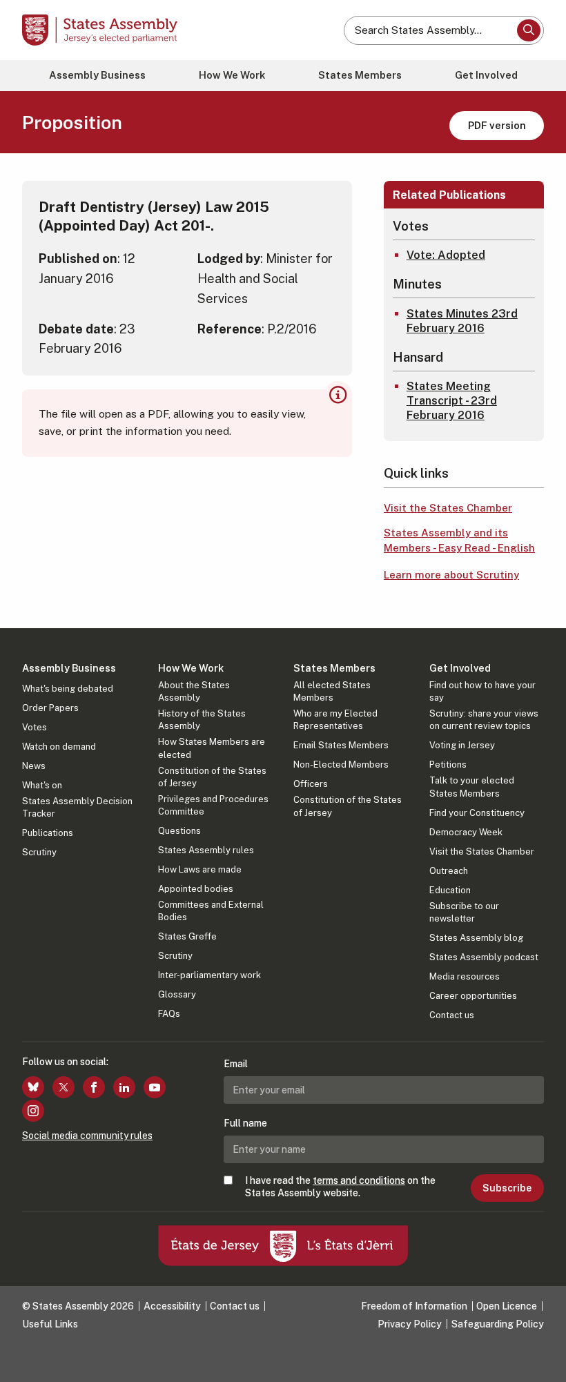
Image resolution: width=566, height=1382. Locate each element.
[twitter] (63, 1087)
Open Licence (506, 1306)
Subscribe (506, 1188)
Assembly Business (97, 75)
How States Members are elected (211, 748)
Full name (245, 1123)
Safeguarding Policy (497, 1324)
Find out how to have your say (482, 691)
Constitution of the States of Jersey (212, 777)
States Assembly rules (206, 850)
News (34, 766)
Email (236, 1063)
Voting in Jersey (462, 745)
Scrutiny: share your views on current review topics (483, 719)
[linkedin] (124, 1087)
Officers (310, 784)
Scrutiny (39, 852)
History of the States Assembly (202, 719)
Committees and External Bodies (211, 910)
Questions (179, 831)
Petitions (448, 764)
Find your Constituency (477, 813)
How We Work (232, 75)
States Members (360, 75)
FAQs (169, 1014)
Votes (34, 727)
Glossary (177, 994)
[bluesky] (33, 1087)
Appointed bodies (195, 889)
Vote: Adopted (446, 255)
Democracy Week (465, 832)
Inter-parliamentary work (209, 975)
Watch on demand (59, 746)
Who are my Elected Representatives (335, 719)
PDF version (497, 125)
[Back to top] (542, 1358)
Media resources (464, 976)
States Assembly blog (476, 938)
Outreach (448, 871)
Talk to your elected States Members (471, 786)
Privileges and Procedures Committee (213, 805)
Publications (47, 833)
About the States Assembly (194, 691)
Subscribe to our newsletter (464, 912)
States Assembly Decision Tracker (77, 807)
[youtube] (155, 1087)
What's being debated (67, 688)
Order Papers (50, 708)
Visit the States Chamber (448, 508)
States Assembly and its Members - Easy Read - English (459, 540)
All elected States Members (332, 691)
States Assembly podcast (483, 957)
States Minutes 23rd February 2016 (462, 321)
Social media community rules (87, 1135)
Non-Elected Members (341, 764)
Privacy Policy (410, 1324)
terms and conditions (359, 1180)
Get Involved (486, 75)
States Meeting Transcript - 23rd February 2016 (452, 401)
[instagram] (33, 1111)
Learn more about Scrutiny (451, 575)
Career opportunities (473, 996)
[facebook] (94, 1087)
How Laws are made (200, 869)
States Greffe (187, 936)
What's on (42, 785)
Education (450, 890)
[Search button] (528, 30)
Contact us (451, 1015)
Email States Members (341, 745)
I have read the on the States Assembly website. (340, 1186)
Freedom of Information (414, 1306)
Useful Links (50, 1324)
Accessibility (172, 1306)
